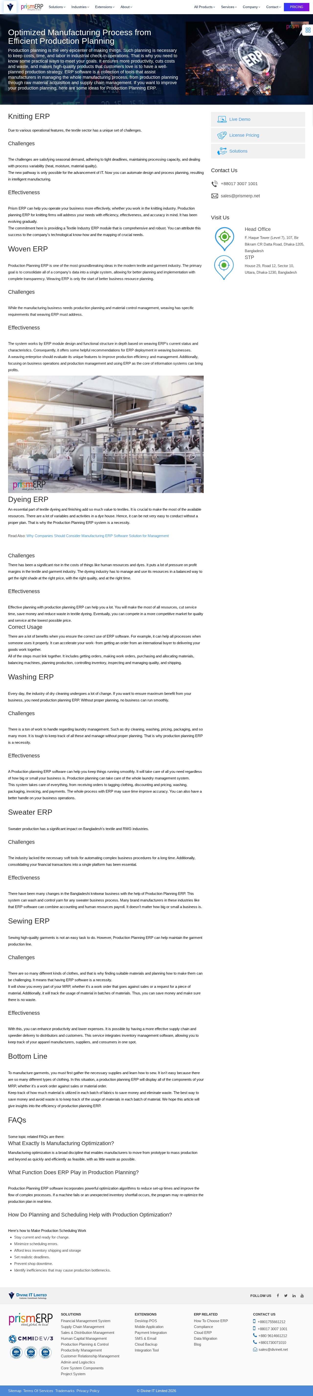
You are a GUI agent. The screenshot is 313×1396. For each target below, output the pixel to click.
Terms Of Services (38, 1391)
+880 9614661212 (272, 1336)
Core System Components (82, 1368)
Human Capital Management (84, 1338)
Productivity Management (81, 1350)
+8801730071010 (272, 1342)
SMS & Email (145, 1338)
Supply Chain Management (82, 1327)
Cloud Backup (146, 1344)
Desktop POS (146, 1321)
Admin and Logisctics (78, 1362)
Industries (79, 7)
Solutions (56, 7)
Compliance (203, 1327)
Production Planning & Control (85, 1344)
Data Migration (205, 1338)
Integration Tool (147, 1350)
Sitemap (14, 1391)
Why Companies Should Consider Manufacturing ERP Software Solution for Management (97, 536)
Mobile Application (149, 1327)
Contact (272, 7)
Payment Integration (151, 1333)
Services (227, 7)
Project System (73, 1374)
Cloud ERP (203, 1333)
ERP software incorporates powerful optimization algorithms (88, 1188)
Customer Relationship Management (90, 1356)
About (125, 7)
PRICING (296, 7)
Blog (197, 1344)
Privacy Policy (88, 1391)
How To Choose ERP (211, 1321)
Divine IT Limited (154, 1391)
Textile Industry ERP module (89, 228)
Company (250, 7)
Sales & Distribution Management (87, 1333)
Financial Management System (86, 1321)
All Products (203, 7)
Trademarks (65, 1391)
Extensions (103, 7)
